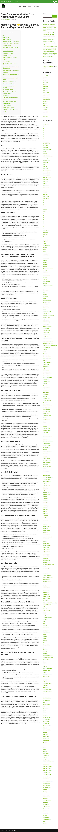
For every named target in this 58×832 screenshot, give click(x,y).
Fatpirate (45, 396)
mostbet (44, 524)
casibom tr (45, 304)
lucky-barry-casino (47, 481)
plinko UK (45, 638)
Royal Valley (45, 687)
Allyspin (44, 243)
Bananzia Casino (46, 275)
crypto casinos (46, 366)
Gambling (45, 417)
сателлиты (45, 813)
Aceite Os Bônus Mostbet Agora (9, 101)
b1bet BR (45, 270)
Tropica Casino (46, 753)
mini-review (45, 500)
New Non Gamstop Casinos (48, 564)
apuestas (45, 247)
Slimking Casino (46, 700)
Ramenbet (45, 653)
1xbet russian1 (46, 198)
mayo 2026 (45, 82)
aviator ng (45, 266)
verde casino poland (47, 768)
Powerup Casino (46, 644)
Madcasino (45, 487)
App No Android (6, 37)
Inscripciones (36, 6)
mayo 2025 (45, 107)
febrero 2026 (45, 88)
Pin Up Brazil (45, 615)
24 (43, 213)
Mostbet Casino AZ (47, 526)
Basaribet (45, 279)
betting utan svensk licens (48, 285)
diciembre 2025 (46, 92)
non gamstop (45, 573)
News (44, 566)
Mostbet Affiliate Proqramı (8, 51)
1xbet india (45, 179)
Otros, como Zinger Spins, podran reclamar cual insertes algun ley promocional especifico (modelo (50, 48)
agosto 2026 (45, 75)
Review (44, 661)
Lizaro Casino (46, 470)
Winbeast (45, 789)
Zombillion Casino (47, 800)
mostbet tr (45, 541)
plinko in (45, 636)
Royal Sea (45, 685)
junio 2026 (45, 80)
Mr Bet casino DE (46, 549)
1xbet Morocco (46, 187)
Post (44, 642)
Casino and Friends (47, 311)
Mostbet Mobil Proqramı (7, 103)
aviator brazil (45, 253)
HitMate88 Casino (46, 445)
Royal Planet (45, 681)
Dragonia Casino (46, 387)
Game (44, 421)
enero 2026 (45, 90)
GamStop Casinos (47, 430)
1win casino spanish (47, 149)
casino (44, 309)
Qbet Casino (45, 649)
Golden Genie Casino (47, 436)
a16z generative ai (47, 238)
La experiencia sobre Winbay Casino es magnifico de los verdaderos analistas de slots (49, 34)
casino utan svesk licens (48, 343)
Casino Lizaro (46, 324)
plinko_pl (45, 640)
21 (43, 204)
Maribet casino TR (47, 494)
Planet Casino (46, 630)
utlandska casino (46, 759)
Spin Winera (45, 715)
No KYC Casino (46, 568)
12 (43, 130)
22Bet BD (45, 209)
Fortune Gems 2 (46, 407)
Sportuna (45, 732)
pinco (44, 621)
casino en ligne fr (46, 317)
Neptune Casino (46, 562)
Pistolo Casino (46, 627)
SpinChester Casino (47, 717)
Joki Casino (45, 453)
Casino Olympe (46, 328)
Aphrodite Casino (46, 245)
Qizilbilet (45, 651)
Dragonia (45, 385)
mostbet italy (45, 532)
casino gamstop (46, 319)
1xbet (44, 164)
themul (44, 749)
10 (43, 128)
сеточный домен (46, 817)
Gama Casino (46, 413)
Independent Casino (47, 451)
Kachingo (45, 456)
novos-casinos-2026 (47, 581)
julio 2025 (45, 103)
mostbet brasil (26, 162)
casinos (44, 351)
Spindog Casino (46, 719)
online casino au (46, 594)
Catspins (45, 353)
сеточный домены (47, 819)
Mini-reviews (45, 502)
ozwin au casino (46, 598)
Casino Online (46, 332)
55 (43, 224)
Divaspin (45, 383)
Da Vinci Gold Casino (47, 373)
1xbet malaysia (46, 185)
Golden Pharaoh (46, 439)
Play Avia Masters (46, 632)
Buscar (44, 13)
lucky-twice (45, 483)
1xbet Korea (45, 181)
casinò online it (46, 336)
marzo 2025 (45, 111)
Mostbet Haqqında (6, 61)
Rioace (44, 672)
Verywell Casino (46, 772)
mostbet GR (45, 528)
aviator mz (45, 264)
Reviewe (45, 664)
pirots (44, 623)
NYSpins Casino (46, 588)
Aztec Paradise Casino (47, 268)
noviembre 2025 (46, 94)
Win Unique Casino (47, 787)
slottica (44, 713)
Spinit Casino (46, 721)
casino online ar (46, 334)
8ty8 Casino (45, 234)
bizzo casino (45, 290)
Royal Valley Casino (47, 689)
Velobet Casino (46, 764)
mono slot (45, 511)
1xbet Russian (46, 196)
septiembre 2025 (46, 99)
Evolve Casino (46, 392)
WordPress (14, 830)
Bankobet (45, 277)
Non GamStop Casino (47, 575)
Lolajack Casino (46, 475)
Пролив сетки (46, 810)
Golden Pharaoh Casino (48, 441)
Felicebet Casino (46, 398)
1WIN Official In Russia (47, 155)
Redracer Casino (46, 659)
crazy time (45, 360)
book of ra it (45, 296)
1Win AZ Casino (46, 143)
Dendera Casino (46, 381)
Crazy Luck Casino (47, 358)
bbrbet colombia (46, 281)
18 (43, 138)
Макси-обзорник (46, 806)
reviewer (45, 666)
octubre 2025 (45, 97)
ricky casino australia (47, 668)
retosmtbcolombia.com (6, 19)
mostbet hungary (46, 530)
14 (43, 134)
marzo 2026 (45, 86)
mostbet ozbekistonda (47, 536)
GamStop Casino (46, 428)
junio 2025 (45, 105)
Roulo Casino (46, 678)
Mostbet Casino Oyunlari (8, 53)
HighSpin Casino (46, 443)
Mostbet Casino (6, 95)
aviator (44, 251)
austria (44, 249)
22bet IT (44, 211)
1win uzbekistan (46, 160)
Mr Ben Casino (46, 547)
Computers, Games (47, 356)
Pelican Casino (46, 608)
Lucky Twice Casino (47, 479)
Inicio (20, 6)
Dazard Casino (46, 379)
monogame (45, 519)
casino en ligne (46, 313)
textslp (44, 747)
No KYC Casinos (46, 570)
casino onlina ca (46, 330)
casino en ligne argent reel (48, 315)
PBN (44, 606)
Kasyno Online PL (46, 462)
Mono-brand (45, 513)
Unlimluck (45, 757)
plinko (44, 634)
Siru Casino (45, 696)
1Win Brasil (45, 145)
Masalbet (45, 496)
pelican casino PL (46, 610)
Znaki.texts (45, 798)
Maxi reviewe (45, 498)
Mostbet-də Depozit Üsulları (8, 83)
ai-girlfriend (45, 241)
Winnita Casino (46, 793)
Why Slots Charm (46, 785)
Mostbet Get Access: (7, 45)
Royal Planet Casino (47, 683)
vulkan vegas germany (47, 781)
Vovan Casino (46, 779)
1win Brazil (45, 147)
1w (43, 141)
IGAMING (45, 449)
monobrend (45, 517)
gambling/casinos (46, 419)
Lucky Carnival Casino (47, 477)
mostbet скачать (46, 543)
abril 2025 (45, 109)
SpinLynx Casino (46, 723)
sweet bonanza (46, 738)
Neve (2, 830)
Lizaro (44, 468)
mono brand (45, 509)
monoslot (45, 522)
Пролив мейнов (46, 808)
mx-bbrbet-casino (46, 560)
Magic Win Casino (47, 492)
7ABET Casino (46, 230)
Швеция (45, 823)
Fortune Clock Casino (47, 404)
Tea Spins (45, 742)
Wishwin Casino (46, 796)
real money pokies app (47, 655)
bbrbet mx (45, 283)
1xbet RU (45, 192)
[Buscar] (56, 1)
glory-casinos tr (46, 434)
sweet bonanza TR (47, 740)
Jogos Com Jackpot (7, 39)
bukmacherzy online (47, 300)
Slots (44, 706)
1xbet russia (45, 194)
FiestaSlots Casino (47, 400)
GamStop (45, 426)
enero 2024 (45, 116)
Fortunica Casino (46, 411)
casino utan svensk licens (48, 341)
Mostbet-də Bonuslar (7, 55)
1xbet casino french (47, 177)
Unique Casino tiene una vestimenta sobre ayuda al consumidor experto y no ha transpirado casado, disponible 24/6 (49, 41)
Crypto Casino (46, 364)
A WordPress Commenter (48, 66)
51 (43, 221)
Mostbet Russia (46, 539)
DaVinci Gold (46, 375)
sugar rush (45, 734)
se (43, 693)
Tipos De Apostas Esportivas (8, 107)
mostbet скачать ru (47, 545)
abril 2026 (45, 84)
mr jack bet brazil (46, 551)
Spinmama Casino (47, 725)
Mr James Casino (46, 553)
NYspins (45, 585)
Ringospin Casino (46, 670)
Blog (44, 292)
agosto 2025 (45, 101)
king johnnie (45, 464)
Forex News (45, 402)
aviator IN (45, 260)
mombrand (45, 507)
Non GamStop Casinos (47, 577)
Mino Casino (45, 505)
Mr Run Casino (46, 558)
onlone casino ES (46, 596)
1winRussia (45, 162)
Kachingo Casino (46, 458)
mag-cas (45, 490)
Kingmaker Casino (47, 466)
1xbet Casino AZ (46, 172)
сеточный (45, 815)
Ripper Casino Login (47, 674)
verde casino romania (47, 770)
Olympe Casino (46, 590)
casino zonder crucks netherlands (50, 345)
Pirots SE (45, 625)
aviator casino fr (46, 258)
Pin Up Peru (45, 619)
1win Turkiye (45, 158)
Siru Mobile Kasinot (47, 698)
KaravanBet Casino (47, 460)
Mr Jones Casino (46, 556)
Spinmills (45, 727)
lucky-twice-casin (46, 485)
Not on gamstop (46, 579)
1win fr (44, 151)
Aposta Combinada (7, 105)
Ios (3, 35)
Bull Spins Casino (46, 302)
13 (43, 132)
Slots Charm (45, 708)
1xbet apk (45, 166)
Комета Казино (46, 804)
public (44, 647)
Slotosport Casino (46, 704)
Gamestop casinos (47, 424)
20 (43, 202)
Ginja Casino (45, 432)
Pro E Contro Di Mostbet (8, 89)
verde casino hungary (47, 766)
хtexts (44, 821)
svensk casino (46, 736)
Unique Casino (46, 755)
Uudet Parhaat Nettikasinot (48, 761)
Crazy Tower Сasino (47, 362)
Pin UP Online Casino (47, 617)
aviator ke (45, 262)
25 (43, 215)
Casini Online (46, 307)
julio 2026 (45, 77)
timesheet (45, 751)
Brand (44, 298)
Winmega (45, 791)
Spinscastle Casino (47, 730)
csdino (44, 368)
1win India (45, 153)
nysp (44, 583)
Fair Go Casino (46, 394)
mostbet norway (46, 534)
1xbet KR (45, 183)
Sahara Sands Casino (47, 691)
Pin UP (44, 612)
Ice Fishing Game (46, 447)
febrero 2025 (45, 114)
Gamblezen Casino (47, 415)
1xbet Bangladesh (46, 170)
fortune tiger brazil (46, 409)
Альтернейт (45, 802)
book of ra (45, 294)
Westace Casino (46, 783)
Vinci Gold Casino (46, 776)
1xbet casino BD (46, 175)
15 (43, 136)
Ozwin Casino (46, 600)
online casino (46, 592)
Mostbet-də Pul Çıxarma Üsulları (9, 81)
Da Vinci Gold (46, 370)
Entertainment (46, 390)
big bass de (45, 287)
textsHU (44, 744)
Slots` (44, 710)
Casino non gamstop (47, 326)
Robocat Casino (46, 676)
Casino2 (45, 349)
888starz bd (45, 232)
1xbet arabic (45, 168)
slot (44, 702)
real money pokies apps (48, 657)
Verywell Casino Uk (47, 774)
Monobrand (45, 515)
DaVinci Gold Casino (47, 377)
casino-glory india (46, 347)
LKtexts (44, 473)
